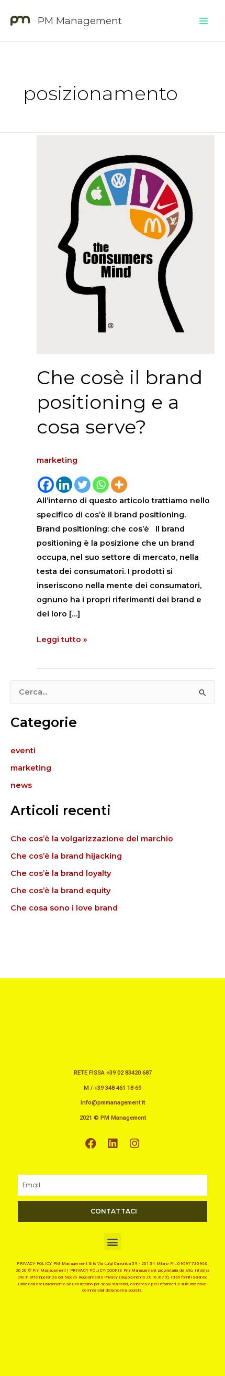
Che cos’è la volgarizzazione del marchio (91, 838)
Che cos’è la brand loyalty (60, 873)
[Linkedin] (64, 484)
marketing (57, 460)
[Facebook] (46, 484)
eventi (23, 750)
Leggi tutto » (62, 638)
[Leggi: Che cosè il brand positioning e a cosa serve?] (126, 243)
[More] (119, 484)
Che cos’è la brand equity (60, 890)
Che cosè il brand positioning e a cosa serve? (120, 402)
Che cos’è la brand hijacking (66, 856)
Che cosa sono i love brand (64, 908)
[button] (112, 1241)
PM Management (80, 21)
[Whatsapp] (101, 484)
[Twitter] (82, 484)
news (21, 785)
